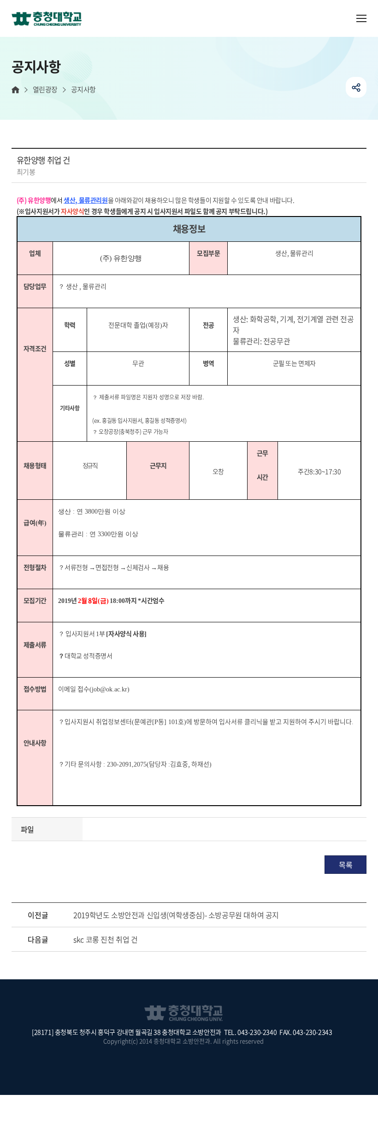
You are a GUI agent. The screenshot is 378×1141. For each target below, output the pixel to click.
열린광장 (45, 89)
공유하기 (356, 87)
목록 (345, 864)
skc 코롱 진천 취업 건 (105, 939)
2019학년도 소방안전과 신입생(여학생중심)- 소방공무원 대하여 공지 (176, 914)
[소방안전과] (50, 19)
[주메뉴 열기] (361, 18)
